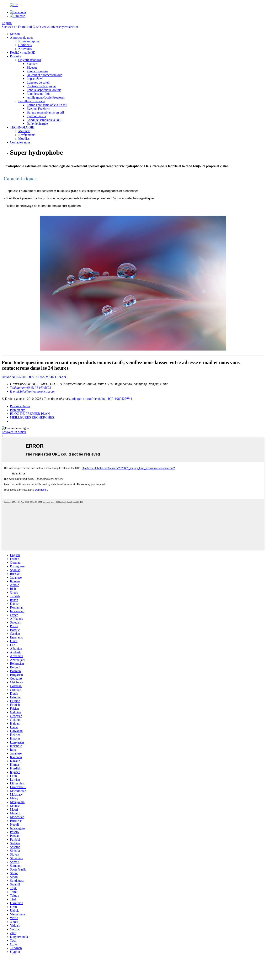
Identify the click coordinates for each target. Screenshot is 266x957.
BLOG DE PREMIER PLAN (30, 413)
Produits (15, 56)
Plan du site (17, 410)
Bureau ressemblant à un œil (45, 112)
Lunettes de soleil (38, 82)
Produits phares (20, 406)
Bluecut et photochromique (44, 75)
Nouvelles (25, 49)
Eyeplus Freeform (38, 108)
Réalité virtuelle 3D (23, 52)
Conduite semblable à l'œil (44, 120)
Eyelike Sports (36, 116)
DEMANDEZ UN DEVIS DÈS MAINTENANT (35, 377)
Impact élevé (35, 78)
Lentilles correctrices (31, 101)
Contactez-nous (20, 142)
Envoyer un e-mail (14, 432)
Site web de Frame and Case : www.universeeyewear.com (40, 26)
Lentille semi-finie (38, 93)
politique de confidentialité (88, 398)
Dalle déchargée (37, 123)
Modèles (24, 138)
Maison (15, 34)
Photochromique (37, 71)
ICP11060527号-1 (120, 398)
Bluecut (32, 67)
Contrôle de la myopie (41, 86)
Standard (32, 63)
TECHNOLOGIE (22, 127)
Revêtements (26, 135)
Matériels (24, 131)
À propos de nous (21, 37)
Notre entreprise (28, 41)
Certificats (25, 45)
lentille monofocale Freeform (45, 97)
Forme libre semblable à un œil (47, 105)
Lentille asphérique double (44, 90)
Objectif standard (29, 60)
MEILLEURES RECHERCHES (32, 417)
